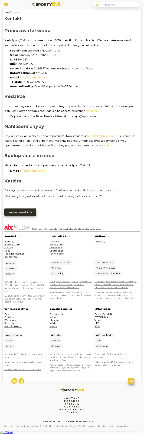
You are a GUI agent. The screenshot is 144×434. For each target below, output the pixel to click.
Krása (53, 317)
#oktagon (102, 346)
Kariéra (71, 404)
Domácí (54, 241)
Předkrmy (10, 320)
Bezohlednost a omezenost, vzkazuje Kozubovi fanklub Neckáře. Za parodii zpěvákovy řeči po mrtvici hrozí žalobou (114, 295)
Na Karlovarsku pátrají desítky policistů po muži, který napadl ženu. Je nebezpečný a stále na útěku (71, 357)
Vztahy (53, 326)
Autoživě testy (12, 244)
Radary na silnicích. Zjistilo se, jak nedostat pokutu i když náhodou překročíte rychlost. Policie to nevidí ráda (71, 284)
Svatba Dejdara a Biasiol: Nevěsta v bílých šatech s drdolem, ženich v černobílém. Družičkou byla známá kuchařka (115, 284)
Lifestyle (54, 320)
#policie (10, 263)
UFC (96, 323)
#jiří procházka (104, 335)
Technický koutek (14, 253)
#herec (55, 340)
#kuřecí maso (14, 335)
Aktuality (9, 241)
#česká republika (61, 262)
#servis (10, 273)
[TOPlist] (6, 432)
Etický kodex (72, 409)
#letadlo (56, 335)
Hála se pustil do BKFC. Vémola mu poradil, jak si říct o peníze (112, 363)
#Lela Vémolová (105, 267)
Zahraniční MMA (103, 314)
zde (114, 190)
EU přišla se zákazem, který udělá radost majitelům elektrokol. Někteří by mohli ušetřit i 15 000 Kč (24, 298)
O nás (108, 145)
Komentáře (56, 244)
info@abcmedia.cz (32, 77)
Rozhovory (56, 247)
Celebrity (99, 241)
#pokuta (11, 268)
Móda (53, 323)
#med (9, 346)
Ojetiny (8, 247)
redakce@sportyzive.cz (103, 136)
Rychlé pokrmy (13, 326)
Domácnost (56, 314)
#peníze (56, 267)
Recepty (9, 323)
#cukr (9, 340)
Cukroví (8, 314)
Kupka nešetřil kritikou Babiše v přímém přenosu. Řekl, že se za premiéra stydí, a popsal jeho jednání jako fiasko (70, 368)
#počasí (55, 346)
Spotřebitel (56, 250)
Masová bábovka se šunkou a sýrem (22, 369)
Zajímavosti (10, 256)
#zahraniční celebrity (108, 273)
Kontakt (72, 398)
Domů (7, 12)
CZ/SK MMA (101, 317)
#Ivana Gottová (105, 262)
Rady (7, 250)
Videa (97, 320)
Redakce (92, 110)
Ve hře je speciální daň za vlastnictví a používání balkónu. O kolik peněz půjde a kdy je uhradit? (70, 295)
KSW (97, 326)
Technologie (57, 253)
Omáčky (9, 317)
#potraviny (57, 273)
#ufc (98, 340)
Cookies (72, 406)
